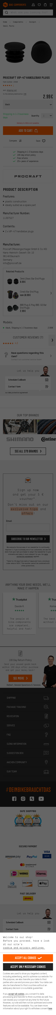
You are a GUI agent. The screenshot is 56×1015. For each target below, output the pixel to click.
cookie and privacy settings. (24, 947)
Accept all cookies (25, 958)
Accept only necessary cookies (28, 967)
